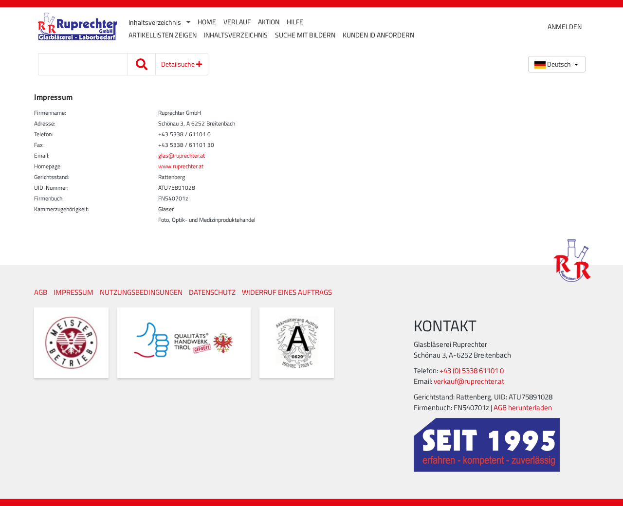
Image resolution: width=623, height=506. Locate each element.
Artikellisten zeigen (162, 35)
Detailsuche (178, 64)
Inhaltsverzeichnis (154, 22)
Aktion (268, 22)
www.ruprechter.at (180, 166)
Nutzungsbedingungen (141, 292)
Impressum (73, 292)
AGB (40, 292)
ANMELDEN (565, 27)
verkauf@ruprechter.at (469, 381)
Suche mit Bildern (305, 35)
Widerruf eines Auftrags (287, 292)
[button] (557, 64)
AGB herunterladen (523, 407)
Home (207, 22)
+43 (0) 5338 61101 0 (472, 370)
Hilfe (295, 22)
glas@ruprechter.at (181, 155)
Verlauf (237, 22)
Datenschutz (212, 292)
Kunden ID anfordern (378, 35)
